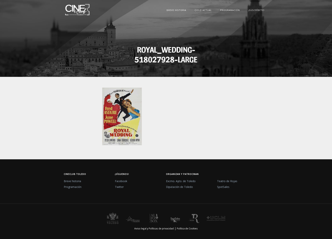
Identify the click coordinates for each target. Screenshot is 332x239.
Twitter (119, 187)
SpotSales (223, 187)
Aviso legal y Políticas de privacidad (154, 228)
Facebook (121, 181)
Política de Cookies (187, 228)
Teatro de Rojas (227, 181)
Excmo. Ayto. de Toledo (181, 181)
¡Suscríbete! (256, 10)
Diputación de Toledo (179, 187)
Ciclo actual (203, 10)
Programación (230, 10)
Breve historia (176, 10)
